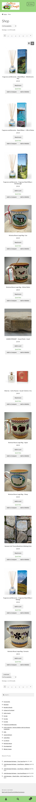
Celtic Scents (7, 713)
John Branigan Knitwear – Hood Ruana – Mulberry (17, 764)
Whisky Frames (8, 749)
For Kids (6, 721)
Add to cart (18, 190)
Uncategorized (7, 746)
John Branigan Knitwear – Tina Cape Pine (14, 761)
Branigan (6, 704)
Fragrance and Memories (10, 724)
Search (18, 799)
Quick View (18, 89)
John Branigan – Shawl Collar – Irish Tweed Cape (16, 776)
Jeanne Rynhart (8, 735)
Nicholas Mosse (8, 743)
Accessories (7, 701)
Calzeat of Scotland (9, 710)
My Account (6, 799)
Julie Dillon (7, 737)
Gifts (5, 732)
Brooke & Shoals (8, 707)
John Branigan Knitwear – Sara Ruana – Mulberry (16, 769)
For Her (5, 716)
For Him (6, 719)
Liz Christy (6, 740)
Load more (6, 674)
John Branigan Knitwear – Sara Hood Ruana (15, 773)
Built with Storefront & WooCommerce (13, 792)
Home (5, 14)
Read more (18, 85)
